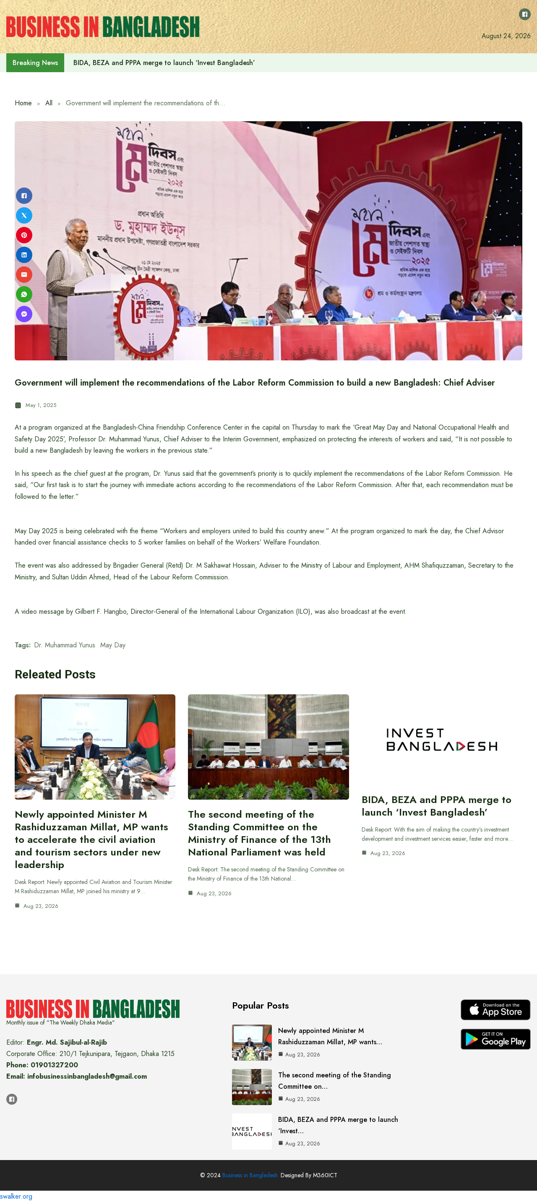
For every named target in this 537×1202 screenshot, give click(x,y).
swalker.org (16, 1196)
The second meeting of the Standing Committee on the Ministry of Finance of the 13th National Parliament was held (259, 833)
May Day (112, 645)
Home (23, 103)
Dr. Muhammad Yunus (64, 645)
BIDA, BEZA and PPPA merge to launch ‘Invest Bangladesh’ (436, 805)
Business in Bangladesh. (250, 1175)
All (48, 103)
